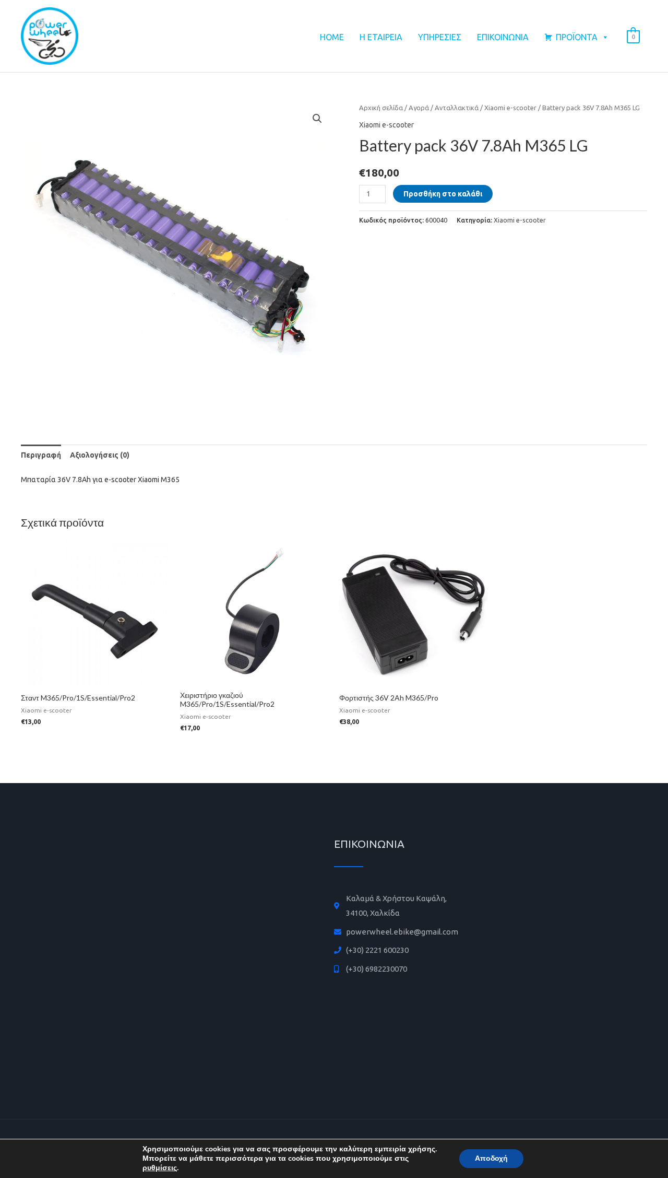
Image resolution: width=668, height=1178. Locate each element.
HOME (332, 37)
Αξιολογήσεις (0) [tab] (99, 455)
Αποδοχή (491, 1158)
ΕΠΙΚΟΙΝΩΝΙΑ (503, 37)
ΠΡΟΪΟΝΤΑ (577, 37)
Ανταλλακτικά (457, 107)
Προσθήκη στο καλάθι (442, 194)
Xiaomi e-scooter (510, 107)
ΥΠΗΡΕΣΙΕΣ (439, 37)
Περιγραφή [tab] (41, 455)
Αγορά (419, 107)
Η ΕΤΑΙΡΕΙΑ (381, 37)
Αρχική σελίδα (381, 107)
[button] (317, 118)
